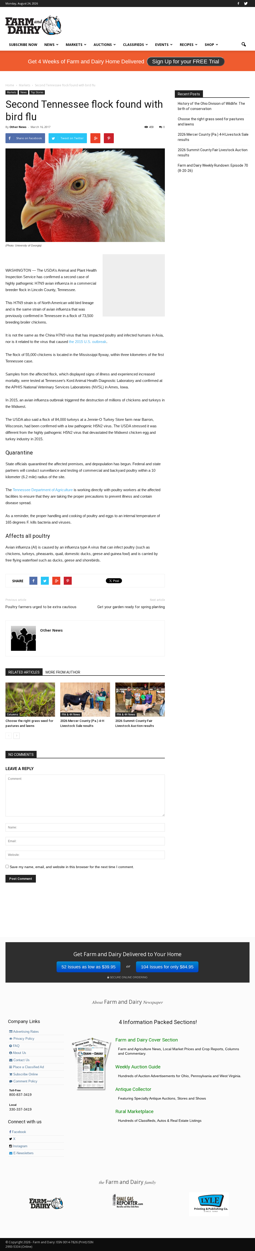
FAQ (15, 1046)
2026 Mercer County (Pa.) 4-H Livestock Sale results (213, 137)
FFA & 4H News (71, 714)
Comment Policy (24, 1081)
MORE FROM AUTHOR (63, 672)
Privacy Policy (23, 1038)
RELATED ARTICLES (24, 672)
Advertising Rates (25, 1031)
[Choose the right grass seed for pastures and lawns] (30, 699)
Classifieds (133, 44)
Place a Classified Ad (28, 1067)
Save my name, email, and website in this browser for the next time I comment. (72, 867)
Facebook (18, 1132)
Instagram (19, 1146)
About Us (19, 1053)
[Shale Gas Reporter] (127, 1207)
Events (162, 44)
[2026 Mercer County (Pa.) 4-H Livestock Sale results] (85, 699)
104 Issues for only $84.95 (167, 966)
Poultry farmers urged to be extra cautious (40, 607)
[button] (244, 45)
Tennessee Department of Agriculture (43, 490)
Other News (17, 127)
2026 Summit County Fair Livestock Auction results (213, 152)
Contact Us (21, 1060)
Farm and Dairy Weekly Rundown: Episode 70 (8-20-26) (213, 168)
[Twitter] (246, 3)
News (49, 44)
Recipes (186, 44)
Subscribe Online (25, 1074)
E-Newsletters (23, 1153)
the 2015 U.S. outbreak (87, 342)
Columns (12, 714)
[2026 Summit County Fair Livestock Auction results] (140, 699)
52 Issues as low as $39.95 (89, 966)
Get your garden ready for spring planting (131, 607)
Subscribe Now (23, 44)
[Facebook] (238, 3)
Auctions (103, 44)
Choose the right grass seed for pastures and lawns (211, 121)
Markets (74, 44)
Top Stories (37, 92)
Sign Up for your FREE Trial (185, 61)
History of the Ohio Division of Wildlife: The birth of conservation (211, 106)
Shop (209, 44)
